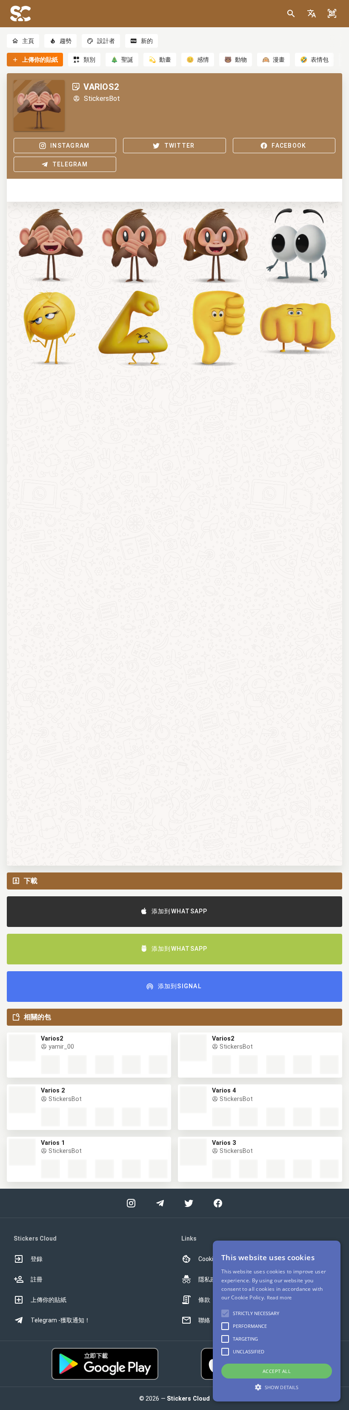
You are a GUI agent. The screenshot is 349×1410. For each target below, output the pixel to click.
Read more (279, 1297)
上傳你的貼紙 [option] (48, 1299)
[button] (311, 13)
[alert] (276, 1321)
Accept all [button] (277, 1371)
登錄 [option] (37, 1259)
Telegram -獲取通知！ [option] (60, 1320)
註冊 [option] (37, 1279)
